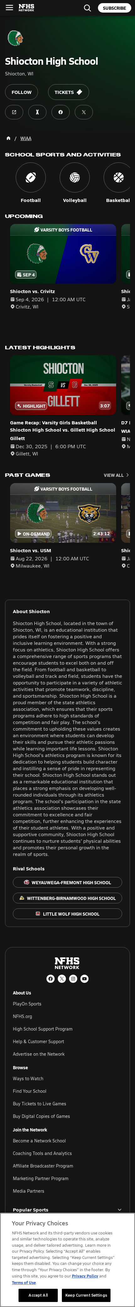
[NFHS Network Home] (27, 8)
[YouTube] (84, 979)
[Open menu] (9, 7)
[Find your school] (87, 8)
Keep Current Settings (86, 1295)
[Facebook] (50, 979)
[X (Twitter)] (62, 979)
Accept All (38, 1295)
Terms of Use (24, 1282)
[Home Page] (8, 138)
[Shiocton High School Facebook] (60, 112)
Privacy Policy (85, 1276)
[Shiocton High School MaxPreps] (37, 112)
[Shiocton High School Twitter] (84, 112)
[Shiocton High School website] (14, 112)
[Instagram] (73, 979)
